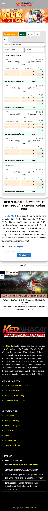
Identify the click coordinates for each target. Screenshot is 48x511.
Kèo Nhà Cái (8, 346)
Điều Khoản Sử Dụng (14, 396)
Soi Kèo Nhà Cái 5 (13, 445)
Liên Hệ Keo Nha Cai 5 (15, 401)
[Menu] (3, 4)
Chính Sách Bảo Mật (14, 391)
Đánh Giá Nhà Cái (13, 440)
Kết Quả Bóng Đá (12, 426)
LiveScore (9, 416)
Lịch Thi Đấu (10, 431)
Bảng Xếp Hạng (12, 421)
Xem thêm (23, 255)
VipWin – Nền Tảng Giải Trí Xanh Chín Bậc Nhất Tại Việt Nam (24, 301)
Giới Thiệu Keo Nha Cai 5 (16, 386)
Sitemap (8, 435)
